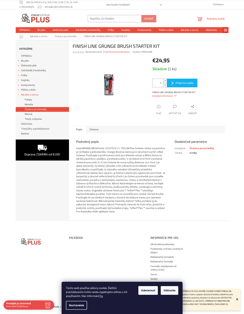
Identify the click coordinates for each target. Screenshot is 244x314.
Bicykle (25, 61)
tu (101, 296)
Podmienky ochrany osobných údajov (166, 250)
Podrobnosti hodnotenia (116, 52)
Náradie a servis (29, 95)
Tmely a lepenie (33, 119)
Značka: (142, 52)
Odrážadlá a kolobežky (33, 70)
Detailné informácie (162, 96)
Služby (154, 279)
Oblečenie (26, 124)
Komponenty (28, 85)
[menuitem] (25, 30)
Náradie (29, 104)
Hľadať (148, 18)
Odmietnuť (148, 290)
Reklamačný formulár (161, 261)
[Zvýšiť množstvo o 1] (165, 81)
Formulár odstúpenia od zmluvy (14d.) (163, 268)
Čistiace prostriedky (36, 109)
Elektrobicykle (29, 65)
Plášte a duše (28, 90)
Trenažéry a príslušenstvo (35, 129)
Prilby (24, 75)
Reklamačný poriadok (162, 257)
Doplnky (25, 80)
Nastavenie (76, 305)
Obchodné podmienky (118, 5)
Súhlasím (169, 290)
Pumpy (28, 99)
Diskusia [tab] (94, 129)
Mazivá (28, 114)
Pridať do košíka (185, 82)
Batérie (25, 134)
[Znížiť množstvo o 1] (165, 85)
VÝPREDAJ (26, 56)
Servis (153, 274)
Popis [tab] (79, 129)
